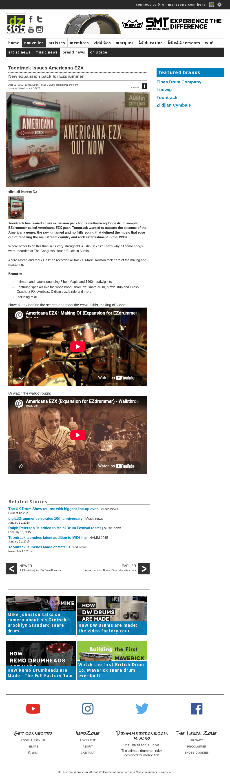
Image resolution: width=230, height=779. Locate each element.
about (88, 746)
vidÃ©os (102, 43)
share (33, 746)
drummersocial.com (142, 745)
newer (26, 566)
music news (46, 52)
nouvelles (34, 43)
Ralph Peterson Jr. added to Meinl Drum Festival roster (54, 528)
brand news (74, 52)
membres (79, 43)
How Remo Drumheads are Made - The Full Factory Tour (40, 673)
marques (125, 43)
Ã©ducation (150, 43)
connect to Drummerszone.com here (171, 4)
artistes (57, 43)
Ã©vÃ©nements (184, 43)
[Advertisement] (192, 145)
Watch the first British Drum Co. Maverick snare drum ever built (111, 670)
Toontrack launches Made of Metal (37, 547)
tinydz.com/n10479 (29, 88)
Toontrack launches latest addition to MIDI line (47, 538)
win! (209, 43)
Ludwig (164, 89)
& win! (33, 752)
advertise (88, 740)
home (14, 43)
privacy (196, 740)
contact (88, 752)
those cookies (197, 752)
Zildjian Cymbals (174, 105)
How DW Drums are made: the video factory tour (107, 628)
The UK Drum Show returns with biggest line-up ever (53, 509)
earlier (129, 566)
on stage (98, 52)
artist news (19, 52)
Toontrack (167, 97)
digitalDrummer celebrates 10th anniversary (45, 518)
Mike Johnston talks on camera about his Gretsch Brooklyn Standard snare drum (36, 622)
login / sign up (33, 740)
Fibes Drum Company (179, 82)
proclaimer (196, 746)
